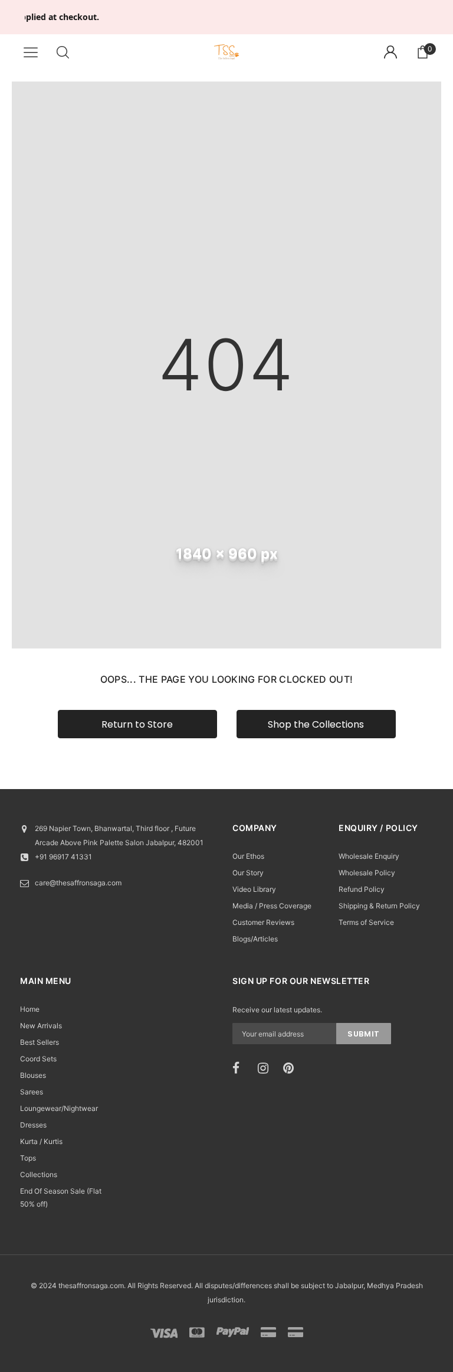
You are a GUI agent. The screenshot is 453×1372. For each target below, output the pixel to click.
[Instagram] (266, 1068)
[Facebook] (241, 1068)
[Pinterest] (292, 1068)
